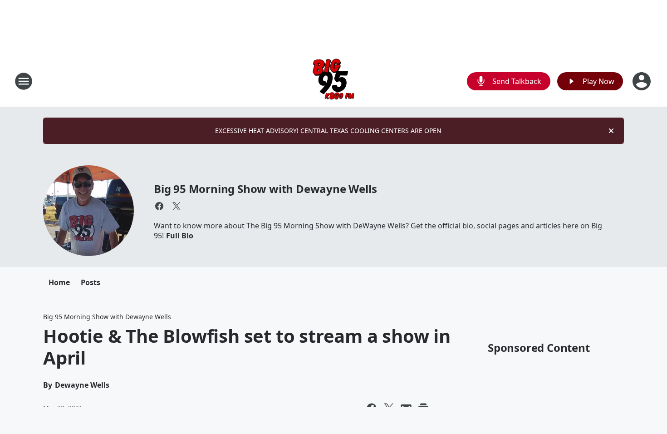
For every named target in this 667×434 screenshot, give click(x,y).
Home (59, 282)
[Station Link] (333, 81)
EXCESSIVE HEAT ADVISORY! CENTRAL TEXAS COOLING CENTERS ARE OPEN (328, 130)
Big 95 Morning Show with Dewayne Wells (265, 188)
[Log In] (642, 81)
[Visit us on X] (176, 206)
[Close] (611, 130)
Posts (90, 282)
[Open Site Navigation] (24, 81)
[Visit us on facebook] (159, 206)
